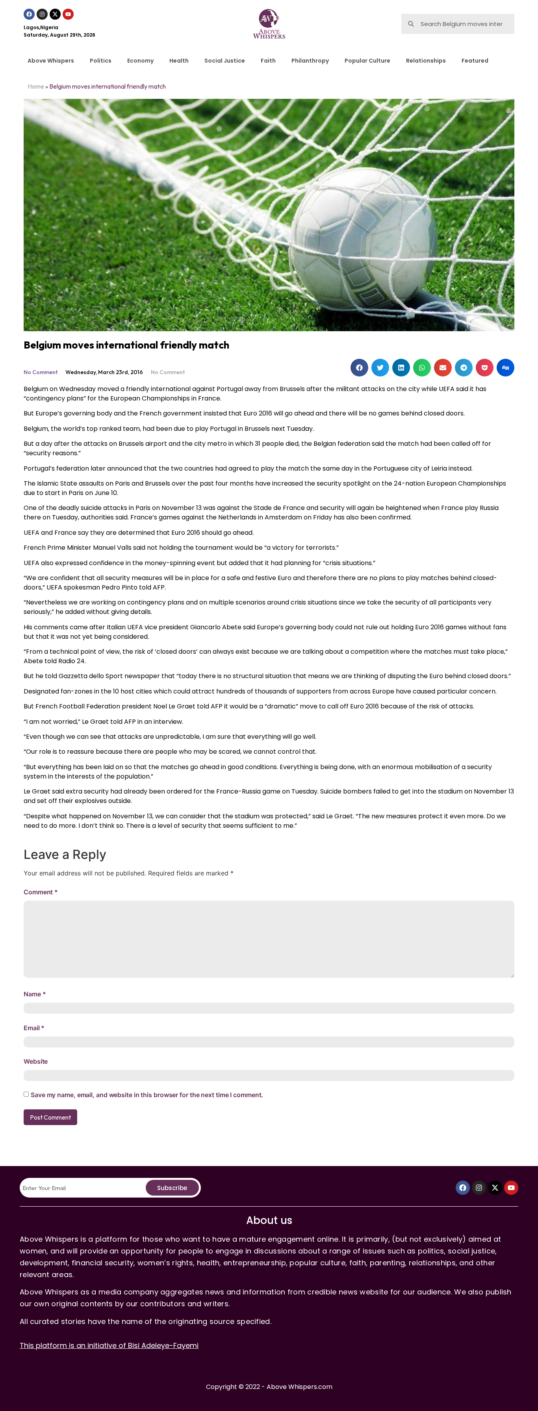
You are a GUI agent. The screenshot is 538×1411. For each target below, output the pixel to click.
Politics (100, 61)
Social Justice (224, 61)
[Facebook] (29, 14)
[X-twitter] (55, 14)
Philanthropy (310, 61)
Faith (268, 61)
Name (35, 994)
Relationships (426, 61)
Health (179, 61)
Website (36, 1061)
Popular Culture (367, 61)
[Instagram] (42, 14)
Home (36, 86)
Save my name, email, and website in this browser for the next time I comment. (147, 1095)
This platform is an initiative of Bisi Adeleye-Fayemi (109, 1345)
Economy (140, 61)
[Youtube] (68, 14)
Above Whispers (51, 61)
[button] (359, 367)
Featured (475, 61)
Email (34, 1028)
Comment (41, 892)
